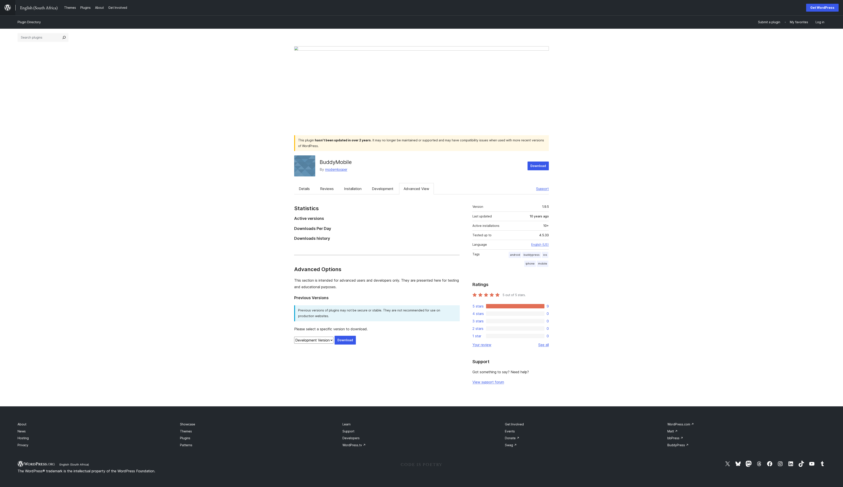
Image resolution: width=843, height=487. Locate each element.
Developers (351, 438)
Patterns (186, 445)
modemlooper (336, 169)
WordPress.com (680, 424)
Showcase (187, 424)
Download (538, 166)
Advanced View (416, 189)
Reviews (327, 189)
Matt (672, 431)
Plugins (185, 438)
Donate (512, 438)
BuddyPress (678, 445)
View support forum (488, 382)
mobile (542, 263)
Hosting (23, 438)
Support (542, 189)
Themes (186, 431)
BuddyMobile (336, 162)
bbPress (675, 438)
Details (304, 189)
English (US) (540, 244)
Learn (346, 424)
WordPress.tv (354, 445)
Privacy (23, 445)
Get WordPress (822, 7)
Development (382, 189)
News (22, 431)
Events (510, 431)
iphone (530, 263)
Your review (481, 345)
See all (543, 345)
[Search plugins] (64, 37)
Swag (511, 445)
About (22, 424)
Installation (353, 189)
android (515, 254)
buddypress (532, 254)
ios (545, 254)
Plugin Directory (29, 22)
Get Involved (514, 424)
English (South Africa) (74, 464)
